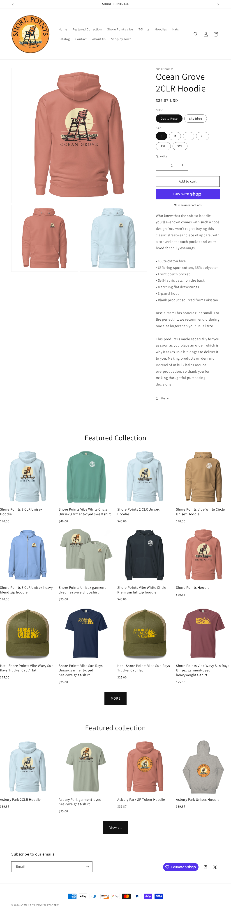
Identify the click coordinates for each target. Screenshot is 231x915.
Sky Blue (195, 118)
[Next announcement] (218, 4)
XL (202, 136)
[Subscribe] (87, 866)
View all (115, 827)
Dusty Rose (169, 118)
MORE (115, 698)
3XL (180, 146)
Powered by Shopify (48, 904)
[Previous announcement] (13, 4)
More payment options (188, 205)
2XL (163, 146)
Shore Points (28, 904)
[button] (196, 34)
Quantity (161, 156)
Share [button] (164, 398)
